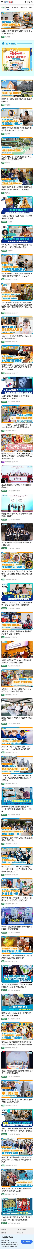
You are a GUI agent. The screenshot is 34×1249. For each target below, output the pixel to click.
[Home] (8, 2)
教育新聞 (15, 7)
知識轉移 (4, 221)
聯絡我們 (3, 1229)
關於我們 (3, 1233)
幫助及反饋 (20, 1233)
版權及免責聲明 (21, 1229)
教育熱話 (24, 7)
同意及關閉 (26, 1241)
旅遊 (3, 461)
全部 (7, 7)
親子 (3, 36)
